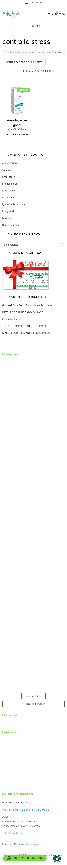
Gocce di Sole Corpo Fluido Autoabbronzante (27, 305)
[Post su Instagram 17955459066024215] (33, 672)
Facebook (10, 715)
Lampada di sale (11, 319)
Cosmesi (7, 169)
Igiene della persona (13, 204)
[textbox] (33, 244)
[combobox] (33, 243)
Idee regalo (8, 190)
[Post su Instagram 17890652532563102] (33, 453)
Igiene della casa (11, 197)
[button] (33, 26)
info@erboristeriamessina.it (25, 844)
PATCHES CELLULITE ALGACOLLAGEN (23, 312)
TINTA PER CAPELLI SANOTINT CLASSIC (25, 326)
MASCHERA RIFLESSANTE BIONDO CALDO (26, 332)
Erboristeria (8, 176)
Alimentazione (10, 163)
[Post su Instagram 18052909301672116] (33, 599)
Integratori (8, 211)
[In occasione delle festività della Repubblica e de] (33, 526)
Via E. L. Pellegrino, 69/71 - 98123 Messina (25, 809)
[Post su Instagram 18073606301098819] (33, 563)
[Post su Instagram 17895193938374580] (33, 380)
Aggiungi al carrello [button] (17, 134)
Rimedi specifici (11, 224)
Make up (7, 218)
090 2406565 (14, 833)
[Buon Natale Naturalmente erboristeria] (33, 636)
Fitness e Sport (10, 183)
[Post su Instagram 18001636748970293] (33, 416)
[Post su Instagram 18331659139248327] (33, 489)
